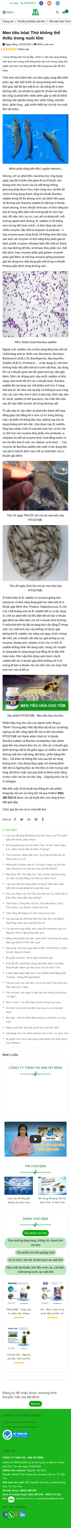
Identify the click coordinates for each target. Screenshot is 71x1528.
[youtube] (50, 3)
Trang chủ (8, 21)
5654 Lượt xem (45, 44)
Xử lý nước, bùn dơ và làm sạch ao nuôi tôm (35, 1259)
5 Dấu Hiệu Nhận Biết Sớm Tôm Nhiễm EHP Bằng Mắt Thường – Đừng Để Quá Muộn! (36, 975)
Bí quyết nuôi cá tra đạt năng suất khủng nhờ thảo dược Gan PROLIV (36, 1041)
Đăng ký (35, 1403)
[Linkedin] (29, 819)
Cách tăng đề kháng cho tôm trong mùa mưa (30, 913)
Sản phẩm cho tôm (35, 1233)
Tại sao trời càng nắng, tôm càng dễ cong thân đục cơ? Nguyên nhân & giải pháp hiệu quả (36, 930)
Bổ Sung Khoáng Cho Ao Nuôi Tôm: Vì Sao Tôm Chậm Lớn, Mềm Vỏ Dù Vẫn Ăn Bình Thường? (36, 847)
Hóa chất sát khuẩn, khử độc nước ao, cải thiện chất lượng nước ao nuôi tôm (35, 1269)
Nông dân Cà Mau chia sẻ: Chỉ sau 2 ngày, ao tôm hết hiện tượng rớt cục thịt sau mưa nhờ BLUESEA (35, 866)
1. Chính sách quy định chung (19, 1422)
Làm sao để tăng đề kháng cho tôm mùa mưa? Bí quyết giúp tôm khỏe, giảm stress (36, 837)
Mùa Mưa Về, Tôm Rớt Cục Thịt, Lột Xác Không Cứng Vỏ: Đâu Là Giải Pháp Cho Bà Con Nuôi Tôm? (35, 876)
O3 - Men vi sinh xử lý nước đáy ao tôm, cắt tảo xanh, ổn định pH (52, 1311)
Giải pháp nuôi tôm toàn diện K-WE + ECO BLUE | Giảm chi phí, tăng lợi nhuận (36, 950)
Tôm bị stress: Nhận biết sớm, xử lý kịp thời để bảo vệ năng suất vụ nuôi (35, 857)
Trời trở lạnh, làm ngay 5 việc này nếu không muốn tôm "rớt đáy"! (36, 994)
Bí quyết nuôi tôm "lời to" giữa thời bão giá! (29, 957)
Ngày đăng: (11, 44)
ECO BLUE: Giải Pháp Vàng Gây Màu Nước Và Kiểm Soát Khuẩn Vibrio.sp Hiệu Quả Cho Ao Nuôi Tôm (35, 965)
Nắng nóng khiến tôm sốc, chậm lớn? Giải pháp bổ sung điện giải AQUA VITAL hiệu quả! (37, 940)
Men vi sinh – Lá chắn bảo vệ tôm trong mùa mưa (33, 1002)
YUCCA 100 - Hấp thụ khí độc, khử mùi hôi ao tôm (19, 1356)
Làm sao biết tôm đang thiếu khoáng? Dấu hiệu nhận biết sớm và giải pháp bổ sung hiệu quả (35, 886)
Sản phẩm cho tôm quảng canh (36, 1252)
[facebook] (41, 3)
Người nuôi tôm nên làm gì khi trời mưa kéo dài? (32, 1027)
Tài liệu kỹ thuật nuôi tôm (31, 21)
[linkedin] (58, 3)
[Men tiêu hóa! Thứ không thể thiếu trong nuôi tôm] (35, 12)
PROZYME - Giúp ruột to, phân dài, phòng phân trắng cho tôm (19, 1311)
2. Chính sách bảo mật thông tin (20, 1427)
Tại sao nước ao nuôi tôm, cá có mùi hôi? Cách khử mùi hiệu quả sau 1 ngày (36, 984)
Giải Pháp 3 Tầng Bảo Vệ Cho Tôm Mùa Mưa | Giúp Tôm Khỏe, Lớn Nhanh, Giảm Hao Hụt (34, 905)
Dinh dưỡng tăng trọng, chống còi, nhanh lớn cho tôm (35, 1242)
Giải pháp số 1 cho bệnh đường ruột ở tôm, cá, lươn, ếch (37, 1033)
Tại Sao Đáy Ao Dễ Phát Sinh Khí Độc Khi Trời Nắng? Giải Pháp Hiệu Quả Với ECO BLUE (35, 920)
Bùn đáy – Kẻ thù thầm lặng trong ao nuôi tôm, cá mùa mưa (36, 1019)
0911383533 (30, 3)
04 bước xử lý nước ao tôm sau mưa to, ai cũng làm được (34, 1010)
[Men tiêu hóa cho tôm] (15, 819)
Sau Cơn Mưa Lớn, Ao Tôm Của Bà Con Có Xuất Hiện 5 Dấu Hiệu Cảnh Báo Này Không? (36, 895)
